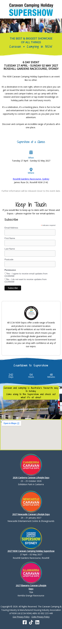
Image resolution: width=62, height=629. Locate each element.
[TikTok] (31, 622)
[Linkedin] (37, 622)
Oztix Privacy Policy (40, 616)
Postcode (9, 259)
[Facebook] (24, 622)
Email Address (11, 227)
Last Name (10, 249)
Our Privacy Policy (21, 616)
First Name (10, 238)
